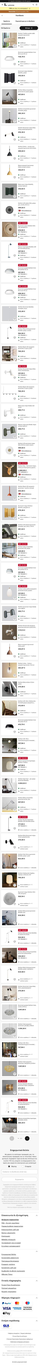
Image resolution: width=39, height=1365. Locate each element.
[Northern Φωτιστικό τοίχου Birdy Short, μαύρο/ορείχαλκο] (19, 993)
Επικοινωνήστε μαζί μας (10, 1230)
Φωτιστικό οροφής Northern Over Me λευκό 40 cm (27, 289)
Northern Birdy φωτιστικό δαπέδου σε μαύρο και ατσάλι (27, 933)
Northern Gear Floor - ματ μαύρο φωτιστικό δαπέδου (26, 779)
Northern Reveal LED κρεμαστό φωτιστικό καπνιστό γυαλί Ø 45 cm (26, 626)
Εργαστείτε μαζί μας (9, 1268)
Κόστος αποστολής (8, 1233)
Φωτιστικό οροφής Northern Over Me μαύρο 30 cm (27, 720)
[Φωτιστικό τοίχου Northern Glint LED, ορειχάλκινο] (19, 230)
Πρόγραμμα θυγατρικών (10, 1261)
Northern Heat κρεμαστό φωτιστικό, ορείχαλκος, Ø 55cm (26, 1062)
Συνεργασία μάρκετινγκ (10, 1258)
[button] (14, 45)
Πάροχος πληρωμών (11, 1297)
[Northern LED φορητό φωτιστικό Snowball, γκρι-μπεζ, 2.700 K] (19, 531)
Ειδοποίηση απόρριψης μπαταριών (20, 1342)
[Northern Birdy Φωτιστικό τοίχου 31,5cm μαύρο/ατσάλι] (19, 842)
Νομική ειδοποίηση (26, 1333)
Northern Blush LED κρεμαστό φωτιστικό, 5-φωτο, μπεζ (26, 347)
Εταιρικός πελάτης (8, 1264)
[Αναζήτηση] (33, 4)
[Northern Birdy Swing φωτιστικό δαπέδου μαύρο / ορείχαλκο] (19, 974)
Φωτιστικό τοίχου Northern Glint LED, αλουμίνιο (26, 892)
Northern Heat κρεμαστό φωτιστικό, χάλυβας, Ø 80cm (26, 1025)
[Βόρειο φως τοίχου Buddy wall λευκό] (19, 412)
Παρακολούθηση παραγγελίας (12, 1226)
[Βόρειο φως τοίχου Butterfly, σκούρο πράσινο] (19, 191)
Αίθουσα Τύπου (7, 1274)
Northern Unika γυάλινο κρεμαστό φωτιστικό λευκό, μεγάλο (27, 589)
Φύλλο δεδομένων (26, 210)
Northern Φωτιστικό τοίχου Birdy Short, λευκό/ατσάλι (26, 369)
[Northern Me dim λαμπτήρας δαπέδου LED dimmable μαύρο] (19, 823)
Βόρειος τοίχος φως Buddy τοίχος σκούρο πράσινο (27, 425)
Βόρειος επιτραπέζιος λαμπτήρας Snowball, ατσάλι (27, 1119)
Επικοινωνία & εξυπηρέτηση (15, 1215)
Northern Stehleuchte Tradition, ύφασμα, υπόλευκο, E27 (26, 874)
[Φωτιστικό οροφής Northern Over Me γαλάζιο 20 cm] (19, 572)
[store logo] (10, 4)
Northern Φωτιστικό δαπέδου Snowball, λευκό (26, 307)
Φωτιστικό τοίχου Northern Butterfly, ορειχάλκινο (25, 506)
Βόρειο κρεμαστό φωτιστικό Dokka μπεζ (26, 645)
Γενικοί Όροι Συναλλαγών (11, 1285)
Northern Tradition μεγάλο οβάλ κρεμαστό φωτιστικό (26, 34)
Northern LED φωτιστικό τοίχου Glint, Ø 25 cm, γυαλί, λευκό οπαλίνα (26, 444)
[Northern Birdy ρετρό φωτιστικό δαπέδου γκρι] (19, 917)
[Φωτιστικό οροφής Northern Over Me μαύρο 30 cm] (19, 726)
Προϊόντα (6, 21)
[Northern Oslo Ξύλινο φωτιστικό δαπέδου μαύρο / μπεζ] (19, 861)
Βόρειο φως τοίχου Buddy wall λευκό (26, 406)
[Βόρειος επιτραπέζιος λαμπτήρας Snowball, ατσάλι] (19, 1125)
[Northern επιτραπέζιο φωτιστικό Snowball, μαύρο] (19, 115)
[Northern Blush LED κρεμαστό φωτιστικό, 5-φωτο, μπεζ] (19, 353)
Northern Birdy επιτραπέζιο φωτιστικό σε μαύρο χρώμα (25, 90)
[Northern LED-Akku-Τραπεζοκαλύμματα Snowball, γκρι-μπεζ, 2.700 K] (19, 1049)
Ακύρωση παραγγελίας (10, 1220)
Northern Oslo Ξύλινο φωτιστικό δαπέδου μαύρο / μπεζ (26, 855)
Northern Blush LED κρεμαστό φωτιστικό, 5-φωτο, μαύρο (26, 387)
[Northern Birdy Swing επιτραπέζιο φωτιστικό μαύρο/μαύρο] (19, 955)
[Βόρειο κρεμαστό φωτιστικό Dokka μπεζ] (19, 651)
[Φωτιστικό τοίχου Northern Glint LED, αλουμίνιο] (19, 898)
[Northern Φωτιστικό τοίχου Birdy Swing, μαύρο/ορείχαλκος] (19, 134)
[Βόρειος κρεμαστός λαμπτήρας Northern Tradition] (19, 765)
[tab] (19, 1230)
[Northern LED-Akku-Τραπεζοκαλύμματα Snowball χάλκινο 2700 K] (19, 745)
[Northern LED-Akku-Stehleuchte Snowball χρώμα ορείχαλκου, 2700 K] (19, 708)
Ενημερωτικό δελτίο (9, 1254)
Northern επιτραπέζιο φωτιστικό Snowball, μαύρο (27, 109)
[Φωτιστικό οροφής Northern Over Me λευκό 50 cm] (19, 59)
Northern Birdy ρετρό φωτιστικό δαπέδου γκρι (26, 911)
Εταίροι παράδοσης (11, 1320)
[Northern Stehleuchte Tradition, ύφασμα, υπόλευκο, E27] (19, 880)
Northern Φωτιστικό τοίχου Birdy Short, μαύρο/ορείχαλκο (26, 987)
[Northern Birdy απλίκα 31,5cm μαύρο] (19, 689)
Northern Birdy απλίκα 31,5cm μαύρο (26, 683)
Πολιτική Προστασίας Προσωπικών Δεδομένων (20, 1339)
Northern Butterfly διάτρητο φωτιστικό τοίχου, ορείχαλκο (26, 1084)
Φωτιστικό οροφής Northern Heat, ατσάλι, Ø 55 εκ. (27, 1006)
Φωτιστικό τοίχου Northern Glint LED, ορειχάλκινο (26, 226)
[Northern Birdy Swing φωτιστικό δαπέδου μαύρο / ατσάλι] (19, 333)
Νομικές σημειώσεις (9, 1292)
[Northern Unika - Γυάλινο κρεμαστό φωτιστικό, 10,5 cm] (19, 670)
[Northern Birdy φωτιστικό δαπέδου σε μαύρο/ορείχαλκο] (19, 1106)
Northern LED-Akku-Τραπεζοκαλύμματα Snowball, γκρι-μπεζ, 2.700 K (26, 1043)
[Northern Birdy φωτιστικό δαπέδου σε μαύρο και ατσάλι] (19, 936)
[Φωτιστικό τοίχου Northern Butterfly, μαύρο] (19, 78)
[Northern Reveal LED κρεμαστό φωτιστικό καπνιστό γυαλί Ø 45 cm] (19, 632)
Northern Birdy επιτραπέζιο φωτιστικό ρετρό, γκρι (25, 798)
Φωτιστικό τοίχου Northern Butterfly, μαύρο (25, 72)
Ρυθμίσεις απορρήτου (14, 1333)
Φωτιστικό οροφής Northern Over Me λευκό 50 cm (27, 53)
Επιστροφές (6, 1236)
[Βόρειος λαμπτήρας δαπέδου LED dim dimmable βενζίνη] (19, 251)
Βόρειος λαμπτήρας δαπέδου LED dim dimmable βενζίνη (27, 247)
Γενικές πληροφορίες (11, 1280)
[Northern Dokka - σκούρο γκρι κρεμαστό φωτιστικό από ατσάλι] (19, 153)
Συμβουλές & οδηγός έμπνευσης (13, 1271)
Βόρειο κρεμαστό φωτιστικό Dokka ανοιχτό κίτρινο (26, 166)
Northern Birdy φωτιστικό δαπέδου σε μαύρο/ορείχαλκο (27, 1103)
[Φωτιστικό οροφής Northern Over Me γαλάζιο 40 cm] (19, 272)
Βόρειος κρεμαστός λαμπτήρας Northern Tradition (26, 761)
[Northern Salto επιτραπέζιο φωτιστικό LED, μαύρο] (19, 551)
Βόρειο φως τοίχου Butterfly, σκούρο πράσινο (25, 185)
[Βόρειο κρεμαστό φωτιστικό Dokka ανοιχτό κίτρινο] (19, 172)
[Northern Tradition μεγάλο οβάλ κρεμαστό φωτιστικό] (19, 40)
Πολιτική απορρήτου (9, 1288)
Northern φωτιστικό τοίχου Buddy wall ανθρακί (27, 607)
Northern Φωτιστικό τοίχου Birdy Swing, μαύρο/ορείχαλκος (26, 128)
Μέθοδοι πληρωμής (9, 1240)
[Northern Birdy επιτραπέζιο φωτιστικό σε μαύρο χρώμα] (19, 96)
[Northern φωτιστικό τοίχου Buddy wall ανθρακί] (19, 613)
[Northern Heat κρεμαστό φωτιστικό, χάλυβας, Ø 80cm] (19, 1031)
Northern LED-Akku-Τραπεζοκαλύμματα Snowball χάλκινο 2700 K (26, 739)
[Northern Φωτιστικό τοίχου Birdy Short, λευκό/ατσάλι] (19, 373)
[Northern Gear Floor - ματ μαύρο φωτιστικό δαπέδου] (19, 785)
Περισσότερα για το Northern (25, 21)
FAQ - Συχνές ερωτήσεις (10, 1223)
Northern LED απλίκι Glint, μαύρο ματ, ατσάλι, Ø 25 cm (27, 204)
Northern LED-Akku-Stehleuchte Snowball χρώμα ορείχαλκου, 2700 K (26, 702)
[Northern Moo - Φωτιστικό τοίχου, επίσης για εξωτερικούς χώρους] (19, 472)
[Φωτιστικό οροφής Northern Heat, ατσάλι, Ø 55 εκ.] (19, 1012)
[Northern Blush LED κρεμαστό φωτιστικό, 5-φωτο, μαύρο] (19, 393)
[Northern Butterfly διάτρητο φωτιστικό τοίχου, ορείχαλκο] (19, 1087)
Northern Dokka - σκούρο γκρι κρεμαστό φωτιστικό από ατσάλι (27, 147)
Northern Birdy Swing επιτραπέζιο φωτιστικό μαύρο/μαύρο (27, 952)
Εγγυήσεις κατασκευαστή (11, 1246)
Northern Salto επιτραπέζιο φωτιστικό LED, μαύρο (25, 547)
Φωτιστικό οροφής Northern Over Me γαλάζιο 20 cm (27, 568)
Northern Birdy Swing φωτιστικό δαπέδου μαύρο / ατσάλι (26, 329)
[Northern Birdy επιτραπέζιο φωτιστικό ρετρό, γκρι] (19, 804)
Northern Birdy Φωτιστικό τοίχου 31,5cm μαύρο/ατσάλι (26, 836)
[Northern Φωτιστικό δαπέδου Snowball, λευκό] (19, 313)
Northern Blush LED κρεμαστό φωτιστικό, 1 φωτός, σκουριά (26, 487)
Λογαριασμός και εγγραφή (11, 1243)
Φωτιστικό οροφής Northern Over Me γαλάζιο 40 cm (27, 268)
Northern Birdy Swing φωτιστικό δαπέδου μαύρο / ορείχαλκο (26, 968)
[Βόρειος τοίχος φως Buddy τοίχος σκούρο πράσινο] (19, 431)
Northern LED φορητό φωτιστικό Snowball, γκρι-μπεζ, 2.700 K (26, 525)
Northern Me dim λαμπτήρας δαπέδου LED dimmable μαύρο (26, 820)
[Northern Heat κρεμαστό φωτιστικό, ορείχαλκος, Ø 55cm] (19, 1068)
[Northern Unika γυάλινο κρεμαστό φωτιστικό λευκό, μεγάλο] (19, 593)
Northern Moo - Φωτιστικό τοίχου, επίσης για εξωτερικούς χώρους (27, 466)
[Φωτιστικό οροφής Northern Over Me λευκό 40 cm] (19, 293)
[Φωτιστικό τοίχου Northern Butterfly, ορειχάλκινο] (19, 512)
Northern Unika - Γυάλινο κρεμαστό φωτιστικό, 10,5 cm (26, 664)
